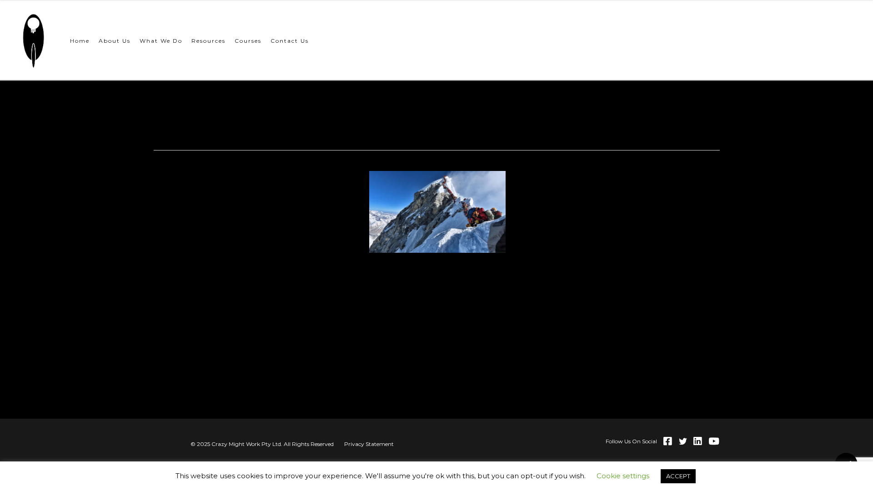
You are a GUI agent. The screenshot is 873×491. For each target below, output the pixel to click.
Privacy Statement (369, 444)
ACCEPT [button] (678, 476)
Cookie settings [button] (623, 475)
